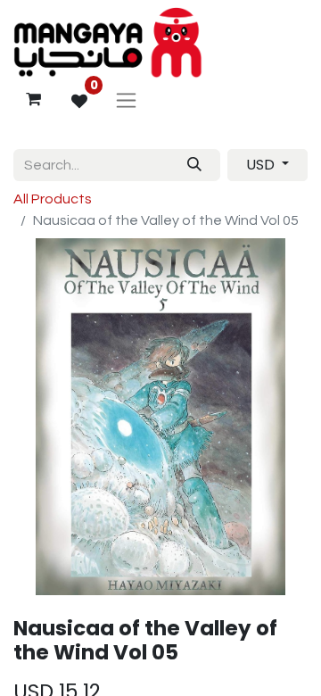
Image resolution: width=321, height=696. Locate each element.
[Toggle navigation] (126, 99)
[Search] (194, 165)
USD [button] (262, 164)
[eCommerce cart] (33, 99)
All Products (52, 199)
